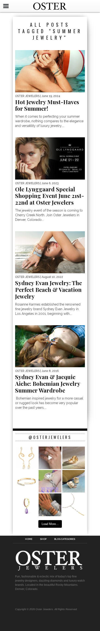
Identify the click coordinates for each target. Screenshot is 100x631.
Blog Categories (64, 539)
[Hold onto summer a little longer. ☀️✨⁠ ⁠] (50, 504)
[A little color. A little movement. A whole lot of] (26, 504)
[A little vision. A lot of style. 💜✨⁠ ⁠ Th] (73, 504)
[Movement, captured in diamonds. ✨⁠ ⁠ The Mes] (26, 481)
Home (28, 539)
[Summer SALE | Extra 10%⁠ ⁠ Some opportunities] (50, 481)
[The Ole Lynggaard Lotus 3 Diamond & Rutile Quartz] (73, 458)
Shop (43, 539)
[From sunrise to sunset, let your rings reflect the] (50, 458)
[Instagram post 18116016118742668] (26, 458)
